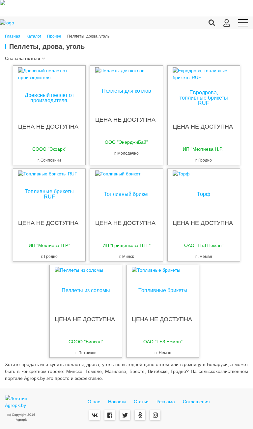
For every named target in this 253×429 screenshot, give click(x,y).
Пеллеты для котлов (126, 91)
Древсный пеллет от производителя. (49, 98)
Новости (117, 401)
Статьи (141, 401)
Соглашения (196, 401)
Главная (12, 36)
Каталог (33, 36)
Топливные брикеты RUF (49, 194)
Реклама (165, 401)
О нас (94, 401)
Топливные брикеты (162, 290)
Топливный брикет (126, 194)
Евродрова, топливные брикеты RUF (204, 98)
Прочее (54, 36)
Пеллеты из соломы (86, 290)
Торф (203, 194)
